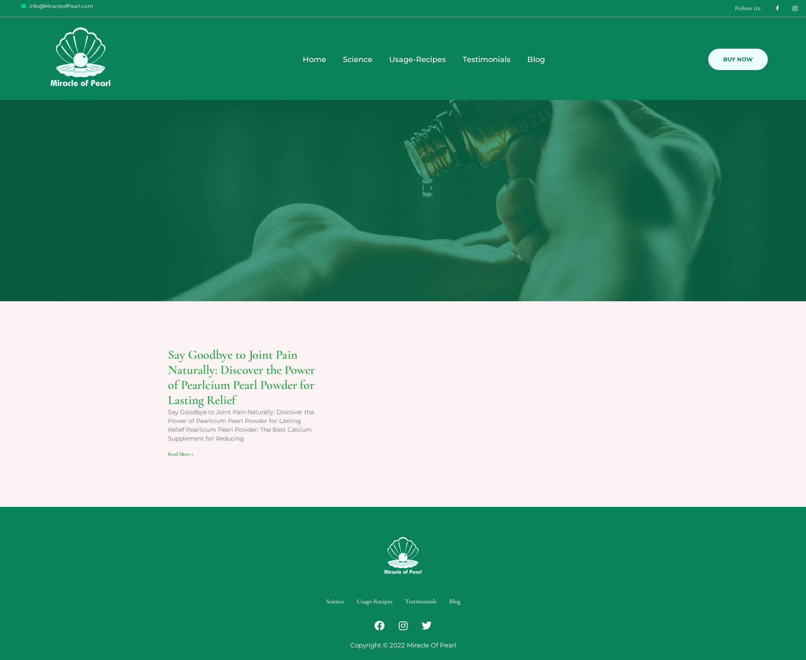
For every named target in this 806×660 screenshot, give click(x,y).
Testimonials (486, 59)
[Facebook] (379, 626)
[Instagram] (403, 626)
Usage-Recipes (417, 59)
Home (314, 59)
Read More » (181, 454)
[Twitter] (426, 626)
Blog (536, 59)
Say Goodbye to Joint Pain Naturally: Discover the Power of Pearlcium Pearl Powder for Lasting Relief (241, 377)
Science (357, 59)
